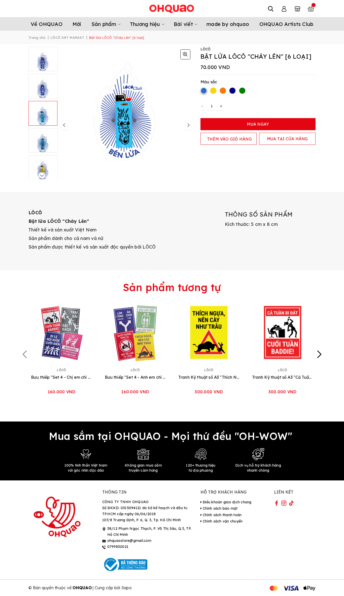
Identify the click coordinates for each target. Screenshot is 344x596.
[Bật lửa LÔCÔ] (185, 54)
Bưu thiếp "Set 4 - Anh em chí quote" (135, 377)
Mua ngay (258, 124)
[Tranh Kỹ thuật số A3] (209, 332)
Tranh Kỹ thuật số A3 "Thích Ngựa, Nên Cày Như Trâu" (208, 377)
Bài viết (184, 24)
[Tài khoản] (284, 8)
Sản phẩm (104, 24)
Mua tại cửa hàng (287, 138)
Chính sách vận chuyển (222, 521)
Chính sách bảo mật (220, 508)
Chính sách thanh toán (222, 515)
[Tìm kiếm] (271, 8)
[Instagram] (283, 504)
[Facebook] (276, 504)
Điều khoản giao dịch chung (227, 502)
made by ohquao (228, 24)
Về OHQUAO (46, 24)
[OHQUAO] (172, 8)
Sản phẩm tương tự (172, 287)
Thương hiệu (146, 24)
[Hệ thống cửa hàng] (297, 8)
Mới (77, 24)
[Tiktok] (291, 504)
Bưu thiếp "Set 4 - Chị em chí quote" (61, 377)
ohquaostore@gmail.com (129, 540)
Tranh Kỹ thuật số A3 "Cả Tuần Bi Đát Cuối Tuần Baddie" (282, 377)
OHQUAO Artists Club (286, 24)
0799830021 (118, 546)
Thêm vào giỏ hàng (229, 139)
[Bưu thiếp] (61, 332)
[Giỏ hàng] (311, 8)
